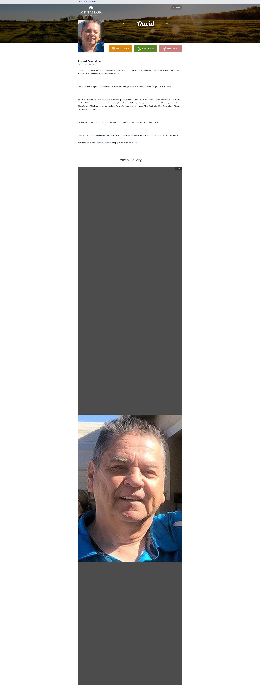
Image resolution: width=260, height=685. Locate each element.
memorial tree (102, 142)
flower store (133, 142)
